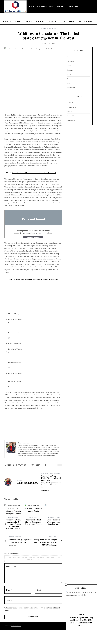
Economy (70, 70)
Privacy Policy (74, 6)
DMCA (51, 6)
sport (68, 83)
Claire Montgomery (49, 43)
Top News (44, 28)
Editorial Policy (61, 6)
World (69, 66)
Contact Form (42, 6)
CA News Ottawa (16, 626)
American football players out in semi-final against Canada (33, 522)
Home (69, 57)
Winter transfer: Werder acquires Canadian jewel (54, 522)
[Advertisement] (33, 97)
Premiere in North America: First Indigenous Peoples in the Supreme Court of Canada (13, 524)
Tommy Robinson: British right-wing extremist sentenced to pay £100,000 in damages (45, 541)
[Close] (66, 584)
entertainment (71, 87)
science (69, 74)
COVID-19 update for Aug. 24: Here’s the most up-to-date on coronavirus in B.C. (81, 621)
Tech (68, 79)
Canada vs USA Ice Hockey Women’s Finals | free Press (51, 478)
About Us (31, 6)
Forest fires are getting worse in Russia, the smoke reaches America (20, 541)
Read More (45, 490)
